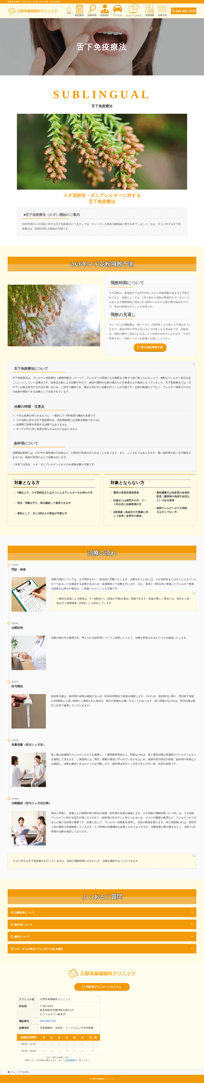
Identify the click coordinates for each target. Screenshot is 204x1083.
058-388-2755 (48, 1021)
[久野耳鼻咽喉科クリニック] (33, 11)
